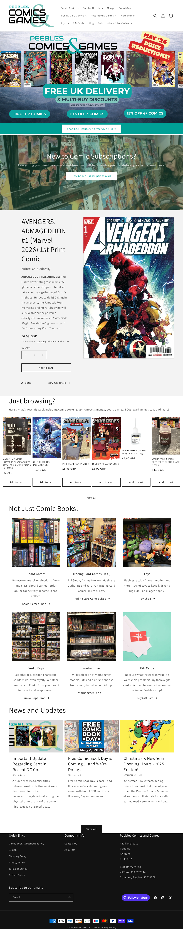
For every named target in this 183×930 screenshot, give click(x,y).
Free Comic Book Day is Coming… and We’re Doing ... (90, 764)
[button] (70, 8)
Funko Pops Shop (34, 698)
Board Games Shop (34, 604)
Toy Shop (145, 599)
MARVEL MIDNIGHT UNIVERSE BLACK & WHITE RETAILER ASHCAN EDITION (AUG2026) (17, 464)
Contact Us (71, 843)
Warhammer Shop (89, 693)
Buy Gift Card (145, 698)
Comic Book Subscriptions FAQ (26, 843)
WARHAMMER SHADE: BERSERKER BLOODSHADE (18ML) (166, 462)
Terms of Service (18, 868)
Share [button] (28, 382)
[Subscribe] (69, 897)
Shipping (41, 341)
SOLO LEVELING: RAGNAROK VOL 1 (42, 464)
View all (91, 497)
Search (13, 849)
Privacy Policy (16, 862)
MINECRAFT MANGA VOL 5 (105, 464)
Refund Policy (17, 875)
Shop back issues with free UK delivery (91, 128)
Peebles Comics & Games (85, 927)
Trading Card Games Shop (89, 599)
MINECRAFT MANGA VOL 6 (75, 464)
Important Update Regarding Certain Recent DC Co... (29, 764)
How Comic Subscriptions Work (92, 176)
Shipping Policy (18, 856)
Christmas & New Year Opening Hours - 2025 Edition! (143, 764)
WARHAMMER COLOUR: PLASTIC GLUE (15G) (134, 452)
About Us (70, 849)
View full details (57, 382)
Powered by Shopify (107, 927)
